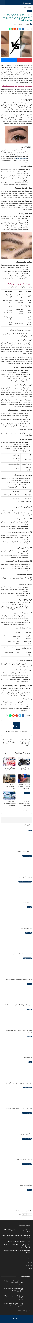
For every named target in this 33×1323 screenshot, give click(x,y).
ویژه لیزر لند (29, 11)
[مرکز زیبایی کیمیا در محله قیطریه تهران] (9, 761)
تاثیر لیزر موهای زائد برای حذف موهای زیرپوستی (24, 744)
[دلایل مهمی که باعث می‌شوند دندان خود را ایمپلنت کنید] (24, 778)
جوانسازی (29, 984)
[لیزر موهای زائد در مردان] (16, 890)
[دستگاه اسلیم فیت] (16, 1045)
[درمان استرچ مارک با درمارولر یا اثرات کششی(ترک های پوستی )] (16, 1018)
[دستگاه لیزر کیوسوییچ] (16, 1122)
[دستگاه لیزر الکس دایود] (16, 1173)
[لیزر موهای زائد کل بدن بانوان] (16, 839)
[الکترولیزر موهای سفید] (16, 916)
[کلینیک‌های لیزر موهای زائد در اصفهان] (16, 941)
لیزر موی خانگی (28, 932)
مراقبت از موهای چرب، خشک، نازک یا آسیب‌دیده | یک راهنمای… (13, 1304)
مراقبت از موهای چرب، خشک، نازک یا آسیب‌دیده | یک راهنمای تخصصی (17, 1246)
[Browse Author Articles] (16, 725)
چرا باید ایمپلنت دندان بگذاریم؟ (9, 743)
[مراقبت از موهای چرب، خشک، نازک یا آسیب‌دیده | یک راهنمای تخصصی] (28, 1305)
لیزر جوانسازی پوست (27, 958)
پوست (30, 830)
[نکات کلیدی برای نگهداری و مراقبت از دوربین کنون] (24, 795)
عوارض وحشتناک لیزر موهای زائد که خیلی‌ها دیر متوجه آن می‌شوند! (16, 1236)
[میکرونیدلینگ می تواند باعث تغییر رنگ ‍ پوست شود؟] (16, 992)
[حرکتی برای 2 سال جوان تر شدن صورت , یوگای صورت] (16, 1070)
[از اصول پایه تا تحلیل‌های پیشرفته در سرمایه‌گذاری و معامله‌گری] (9, 795)
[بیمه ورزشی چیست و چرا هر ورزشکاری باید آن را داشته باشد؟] (28, 1283)
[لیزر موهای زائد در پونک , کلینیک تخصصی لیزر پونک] (16, 967)
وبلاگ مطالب (27, 776)
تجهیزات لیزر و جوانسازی (26, 856)
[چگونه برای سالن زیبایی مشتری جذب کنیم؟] (9, 778)
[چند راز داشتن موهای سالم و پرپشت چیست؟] (28, 1298)
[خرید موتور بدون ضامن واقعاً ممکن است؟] (24, 761)
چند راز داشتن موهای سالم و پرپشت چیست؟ (19, 1241)
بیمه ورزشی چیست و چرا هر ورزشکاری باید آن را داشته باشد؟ (16, 1231)
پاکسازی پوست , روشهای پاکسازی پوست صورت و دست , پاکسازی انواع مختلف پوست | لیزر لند (24, 881)
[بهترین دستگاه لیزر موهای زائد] (16, 865)
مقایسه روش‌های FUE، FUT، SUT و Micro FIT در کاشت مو (17, 1251)
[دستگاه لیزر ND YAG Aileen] (16, 1147)
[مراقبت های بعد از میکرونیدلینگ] (16, 1198)
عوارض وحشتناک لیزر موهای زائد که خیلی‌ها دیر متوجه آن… (13, 1289)
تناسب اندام (29, 1036)
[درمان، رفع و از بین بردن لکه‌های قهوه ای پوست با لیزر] (16, 1096)
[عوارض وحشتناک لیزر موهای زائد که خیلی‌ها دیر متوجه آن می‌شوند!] (28, 1290)
